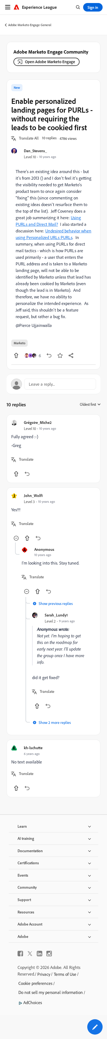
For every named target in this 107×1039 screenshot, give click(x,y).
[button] (29, 138)
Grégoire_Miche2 (38, 422)
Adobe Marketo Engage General (29, 25)
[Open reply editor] (53, 384)
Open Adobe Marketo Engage (50, 61)
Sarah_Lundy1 (56, 615)
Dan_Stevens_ (35, 150)
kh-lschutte (33, 747)
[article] (53, 448)
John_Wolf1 (33, 495)
